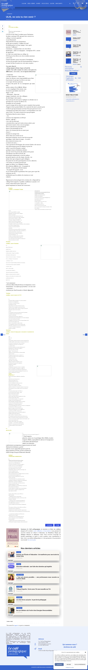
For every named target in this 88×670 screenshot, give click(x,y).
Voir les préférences (80, 664)
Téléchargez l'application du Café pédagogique (73, 78)
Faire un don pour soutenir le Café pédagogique (77, 45)
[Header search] (69, 3)
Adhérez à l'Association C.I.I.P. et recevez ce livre (77, 32)
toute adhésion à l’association (42, 531)
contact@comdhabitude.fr (72, 99)
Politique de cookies (70, 667)
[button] (85, 652)
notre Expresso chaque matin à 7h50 (18, 642)
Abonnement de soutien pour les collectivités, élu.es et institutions (77, 60)
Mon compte (59, 3)
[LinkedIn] (82, 3)
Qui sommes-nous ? (70, 644)
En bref (38, 3)
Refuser (69, 664)
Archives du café (70, 647)
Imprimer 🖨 (49, 525)
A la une (24, 3)
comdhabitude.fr (70, 101)
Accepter (59, 664)
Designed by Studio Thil (51, 667)
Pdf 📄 (57, 525)
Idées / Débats (31, 3)
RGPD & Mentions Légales (40, 667)
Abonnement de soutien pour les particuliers (77, 52)
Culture (52, 3)
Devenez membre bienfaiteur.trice (77, 38)
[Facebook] (78, 3)
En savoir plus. (32, 540)
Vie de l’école (45, 3)
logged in (16, 625)
